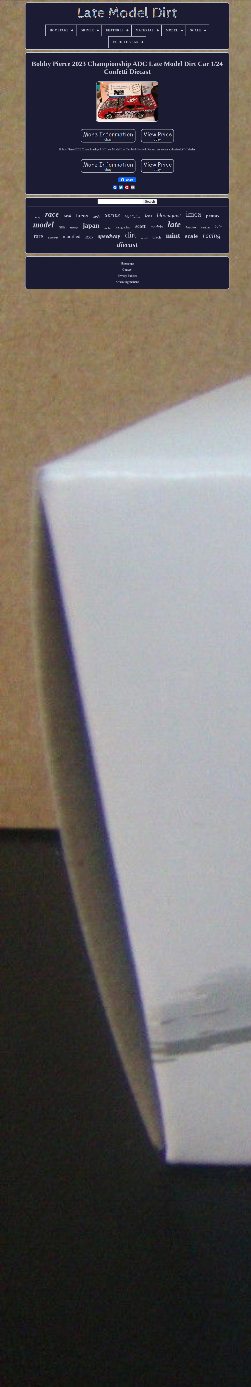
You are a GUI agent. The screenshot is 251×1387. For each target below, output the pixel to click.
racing (212, 235)
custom (205, 227)
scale (191, 236)
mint (173, 235)
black (156, 237)
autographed (123, 227)
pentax (213, 215)
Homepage (127, 263)
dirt (130, 234)
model (43, 224)
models (157, 227)
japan (91, 225)
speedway (109, 236)
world (144, 238)
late (174, 224)
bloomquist (169, 215)
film (62, 227)
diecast (127, 244)
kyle (218, 226)
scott (140, 226)
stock (89, 237)
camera (53, 237)
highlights (132, 216)
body (96, 216)
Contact (127, 269)
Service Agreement (127, 282)
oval (67, 216)
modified (71, 236)
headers (191, 227)
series (112, 214)
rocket (107, 227)
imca (193, 214)
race (52, 214)
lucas (82, 215)
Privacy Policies (127, 275)
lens (148, 215)
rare (38, 236)
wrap (37, 217)
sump (74, 227)
